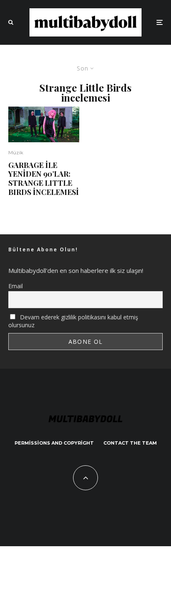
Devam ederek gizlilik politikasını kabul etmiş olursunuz (73, 321)
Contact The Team (130, 443)
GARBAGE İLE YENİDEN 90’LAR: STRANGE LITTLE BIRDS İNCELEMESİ (43, 179)
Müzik (15, 152)
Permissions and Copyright (54, 443)
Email (15, 286)
